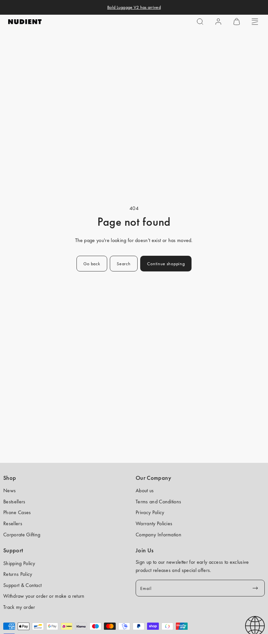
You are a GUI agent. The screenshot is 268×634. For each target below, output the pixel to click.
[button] (200, 21)
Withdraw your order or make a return (44, 596)
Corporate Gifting (21, 534)
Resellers (12, 523)
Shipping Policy (19, 563)
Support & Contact (22, 585)
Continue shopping (166, 264)
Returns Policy (17, 574)
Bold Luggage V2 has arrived (134, 7)
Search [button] (123, 264)
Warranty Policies (154, 523)
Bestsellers (14, 501)
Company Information (158, 534)
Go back (91, 264)
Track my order (19, 607)
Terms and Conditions (158, 501)
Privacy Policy (150, 512)
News (9, 490)
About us (145, 490)
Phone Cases (17, 512)
